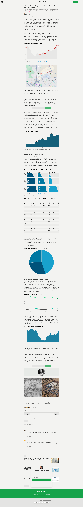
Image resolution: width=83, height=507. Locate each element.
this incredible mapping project (51, 90)
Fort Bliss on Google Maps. (41, 87)
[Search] (69, 2)
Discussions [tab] (31, 455)
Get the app (46, 502)
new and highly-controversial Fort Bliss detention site (43, 37)
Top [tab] (25, 455)
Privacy (41, 500)
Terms (44, 500)
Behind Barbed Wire (44, 91)
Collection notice (48, 500)
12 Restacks (35, 407)
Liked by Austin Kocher (30, 431)
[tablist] (28, 421)
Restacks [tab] (30, 421)
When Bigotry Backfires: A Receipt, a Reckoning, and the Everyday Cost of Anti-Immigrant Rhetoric (36, 459)
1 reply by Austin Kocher (31, 436)
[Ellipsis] (58, 430)
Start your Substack (39, 502)
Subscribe (75, 1)
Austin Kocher (28, 13)
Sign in (80, 1)
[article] (41, 461)
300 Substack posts (40, 354)
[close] (50, 466)
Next (56, 414)
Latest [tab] (28, 455)
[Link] (22, 154)
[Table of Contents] (1, 253)
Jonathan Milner (28, 439)
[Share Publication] (71, 2)
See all (26, 485)
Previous (27, 414)
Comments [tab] (26, 421)
